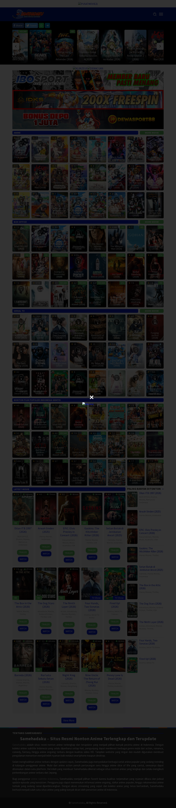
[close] (92, 397)
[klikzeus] (88, 404)
